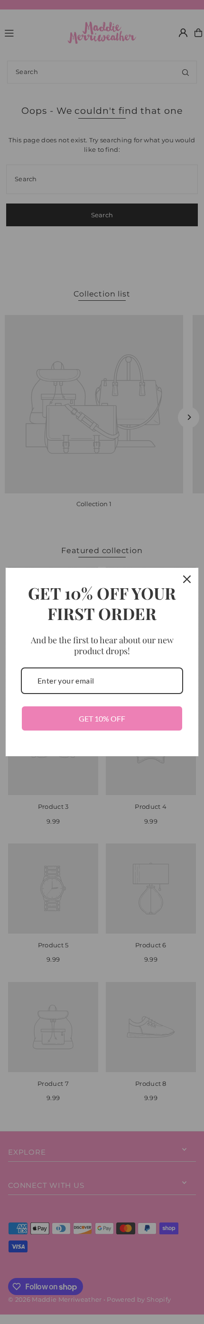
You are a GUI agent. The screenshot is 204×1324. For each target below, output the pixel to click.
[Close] (187, 579)
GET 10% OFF (102, 718)
